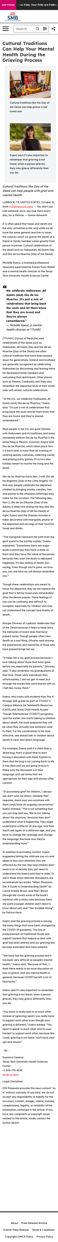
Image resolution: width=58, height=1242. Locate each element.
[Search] (37, 28)
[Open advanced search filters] (45, 28)
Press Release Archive (34, 1223)
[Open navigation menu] (5, 29)
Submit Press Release (16, 1229)
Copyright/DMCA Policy (19, 1236)
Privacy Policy (44, 1236)
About (14, 1223)
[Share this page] (53, 29)
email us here (10, 1074)
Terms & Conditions (43, 1229)
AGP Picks (8, 5)
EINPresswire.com (21, 206)
